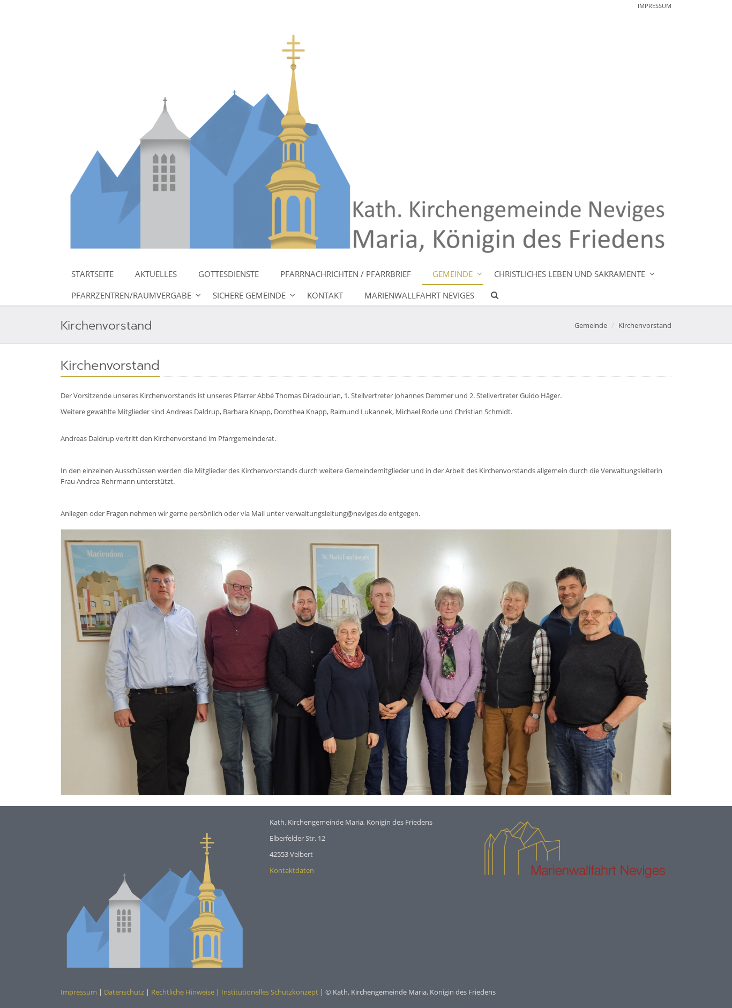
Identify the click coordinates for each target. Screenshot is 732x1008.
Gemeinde (452, 273)
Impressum (654, 6)
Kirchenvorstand (644, 325)
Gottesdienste (228, 273)
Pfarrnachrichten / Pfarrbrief (345, 273)
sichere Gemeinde (249, 295)
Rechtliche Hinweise (182, 992)
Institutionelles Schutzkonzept (269, 992)
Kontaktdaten (292, 870)
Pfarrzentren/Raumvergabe (131, 295)
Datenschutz (124, 992)
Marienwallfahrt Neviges (419, 295)
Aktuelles (156, 273)
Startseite (92, 273)
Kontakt (325, 295)
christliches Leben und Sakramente (569, 273)
